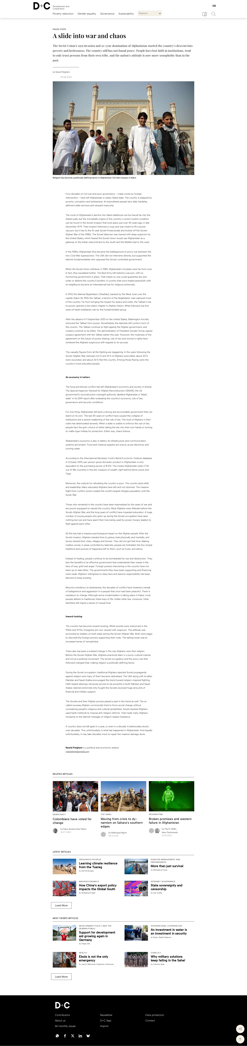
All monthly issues (65, 1026)
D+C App (105, 1020)
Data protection (154, 1015)
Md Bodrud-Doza (160, 870)
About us (60, 1020)
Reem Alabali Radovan (162, 937)
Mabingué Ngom (117, 832)
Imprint (104, 1026)
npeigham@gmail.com (77, 751)
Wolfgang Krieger (88, 893)
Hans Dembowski (170, 832)
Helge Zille (85, 944)
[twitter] (72, 1035)
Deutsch (214, 6)
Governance (107, 13)
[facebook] (65, 1035)
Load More (61, 905)
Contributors (62, 1015)
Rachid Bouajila (87, 871)
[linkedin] (80, 1035)
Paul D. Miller (169, 829)
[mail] (57, 1035)
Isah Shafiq (157, 893)
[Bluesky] (88, 1035)
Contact (150, 1020)
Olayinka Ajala (158, 964)
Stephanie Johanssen (105, 964)
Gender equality (87, 13)
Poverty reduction (63, 13)
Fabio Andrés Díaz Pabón (73, 829)
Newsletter (106, 1015)
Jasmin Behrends (88, 964)
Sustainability (126, 13)
